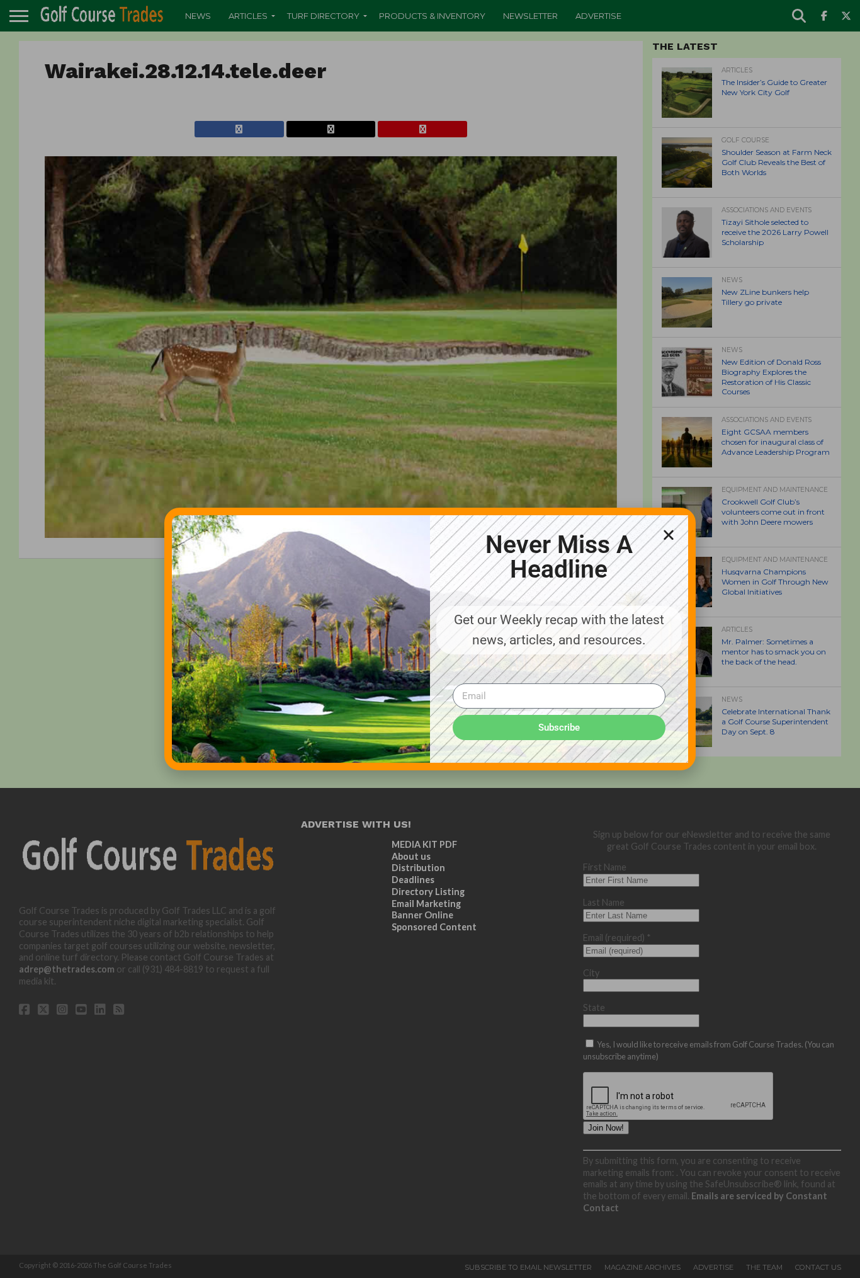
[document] (430, 639)
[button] (669, 535)
